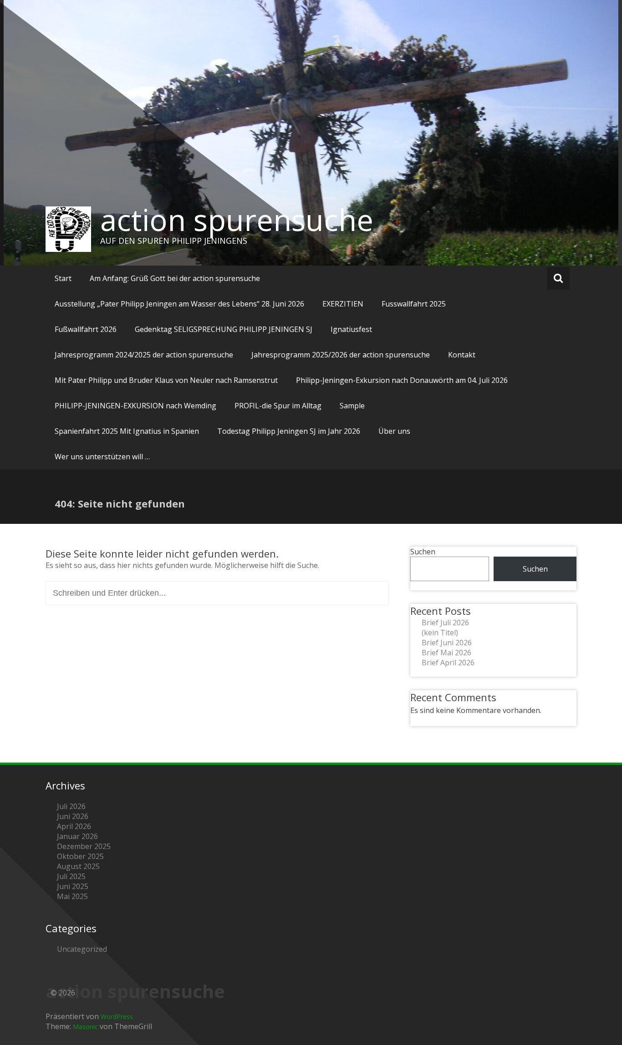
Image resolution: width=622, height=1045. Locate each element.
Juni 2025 (72, 886)
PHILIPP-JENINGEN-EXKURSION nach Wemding (135, 406)
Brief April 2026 (448, 663)
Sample (352, 406)
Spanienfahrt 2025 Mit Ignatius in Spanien (127, 431)
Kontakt (461, 355)
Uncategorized (82, 949)
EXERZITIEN (342, 304)
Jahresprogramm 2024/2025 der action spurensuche (144, 355)
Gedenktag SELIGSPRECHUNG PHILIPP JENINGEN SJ (223, 329)
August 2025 (78, 866)
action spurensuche (236, 220)
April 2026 (74, 826)
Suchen (422, 552)
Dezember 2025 (84, 846)
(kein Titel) (440, 633)
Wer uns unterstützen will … (102, 457)
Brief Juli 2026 (445, 623)
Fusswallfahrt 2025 (414, 304)
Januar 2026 (77, 836)
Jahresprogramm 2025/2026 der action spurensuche (340, 355)
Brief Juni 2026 (447, 643)
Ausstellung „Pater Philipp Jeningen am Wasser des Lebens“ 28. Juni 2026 (179, 304)
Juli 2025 (71, 876)
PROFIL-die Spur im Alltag (278, 406)
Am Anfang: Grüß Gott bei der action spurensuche (175, 278)
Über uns (394, 431)
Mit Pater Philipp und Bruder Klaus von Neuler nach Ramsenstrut (166, 380)
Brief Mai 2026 (446, 653)
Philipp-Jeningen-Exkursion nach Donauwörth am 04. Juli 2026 (402, 380)
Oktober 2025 (80, 856)
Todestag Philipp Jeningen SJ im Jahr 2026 (288, 431)
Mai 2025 (72, 896)
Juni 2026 (72, 816)
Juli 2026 (71, 806)
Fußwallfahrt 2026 (86, 329)
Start (63, 278)
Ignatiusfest (351, 329)
